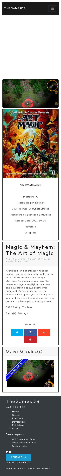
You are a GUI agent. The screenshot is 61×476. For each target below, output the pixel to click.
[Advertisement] (30, 47)
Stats (15, 428)
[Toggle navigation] (52, 8)
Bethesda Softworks (39, 214)
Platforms (18, 418)
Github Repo (19, 446)
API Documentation (23, 439)
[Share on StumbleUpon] (44, 332)
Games (16, 415)
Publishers (18, 425)
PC (36, 196)
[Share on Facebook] (30, 332)
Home (15, 411)
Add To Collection (30, 185)
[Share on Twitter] (17, 332)
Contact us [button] (18, 457)
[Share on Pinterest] (30, 339)
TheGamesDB (15, 8)
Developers (19, 421)
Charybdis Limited (38, 208)
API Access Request (24, 442)
